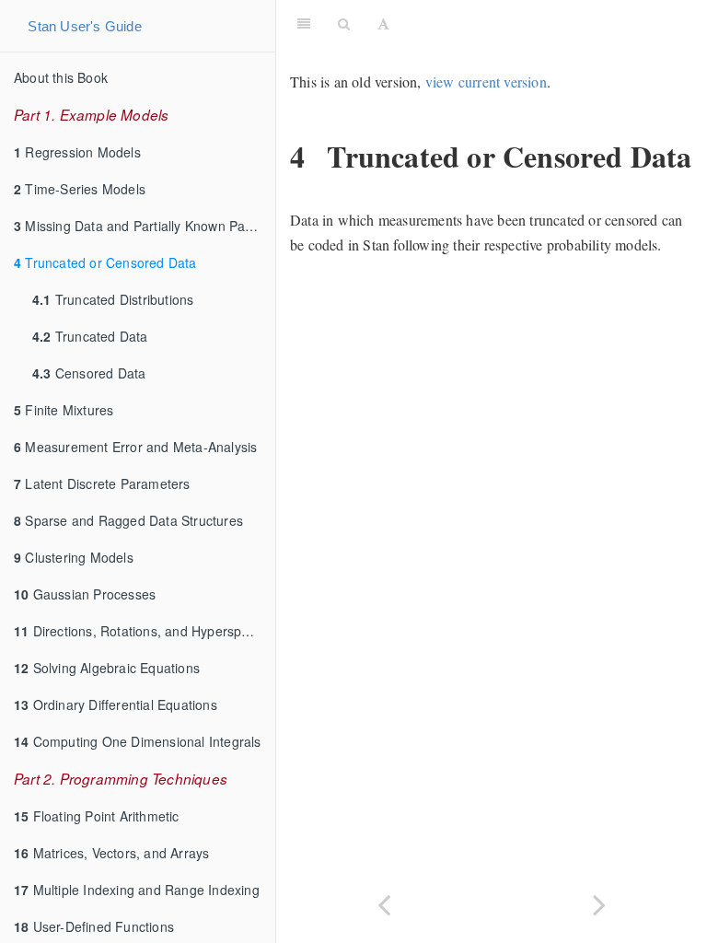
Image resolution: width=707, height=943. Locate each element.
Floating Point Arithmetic (97, 816)
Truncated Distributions (112, 299)
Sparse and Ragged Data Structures (128, 520)
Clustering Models (73, 557)
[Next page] (599, 903)
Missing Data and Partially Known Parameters (144, 225)
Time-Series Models (79, 189)
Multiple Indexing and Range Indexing (137, 889)
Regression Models (77, 152)
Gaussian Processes (85, 594)
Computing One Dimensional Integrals (137, 741)
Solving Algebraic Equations (107, 667)
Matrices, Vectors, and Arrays (111, 853)
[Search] (344, 23)
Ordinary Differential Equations (115, 704)
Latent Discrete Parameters (102, 483)
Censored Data (88, 373)
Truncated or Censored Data (105, 262)
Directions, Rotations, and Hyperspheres (144, 631)
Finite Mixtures (63, 410)
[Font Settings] (383, 23)
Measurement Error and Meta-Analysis (135, 446)
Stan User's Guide (84, 26)
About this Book (61, 77)
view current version (486, 81)
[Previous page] (384, 903)
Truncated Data (90, 336)
